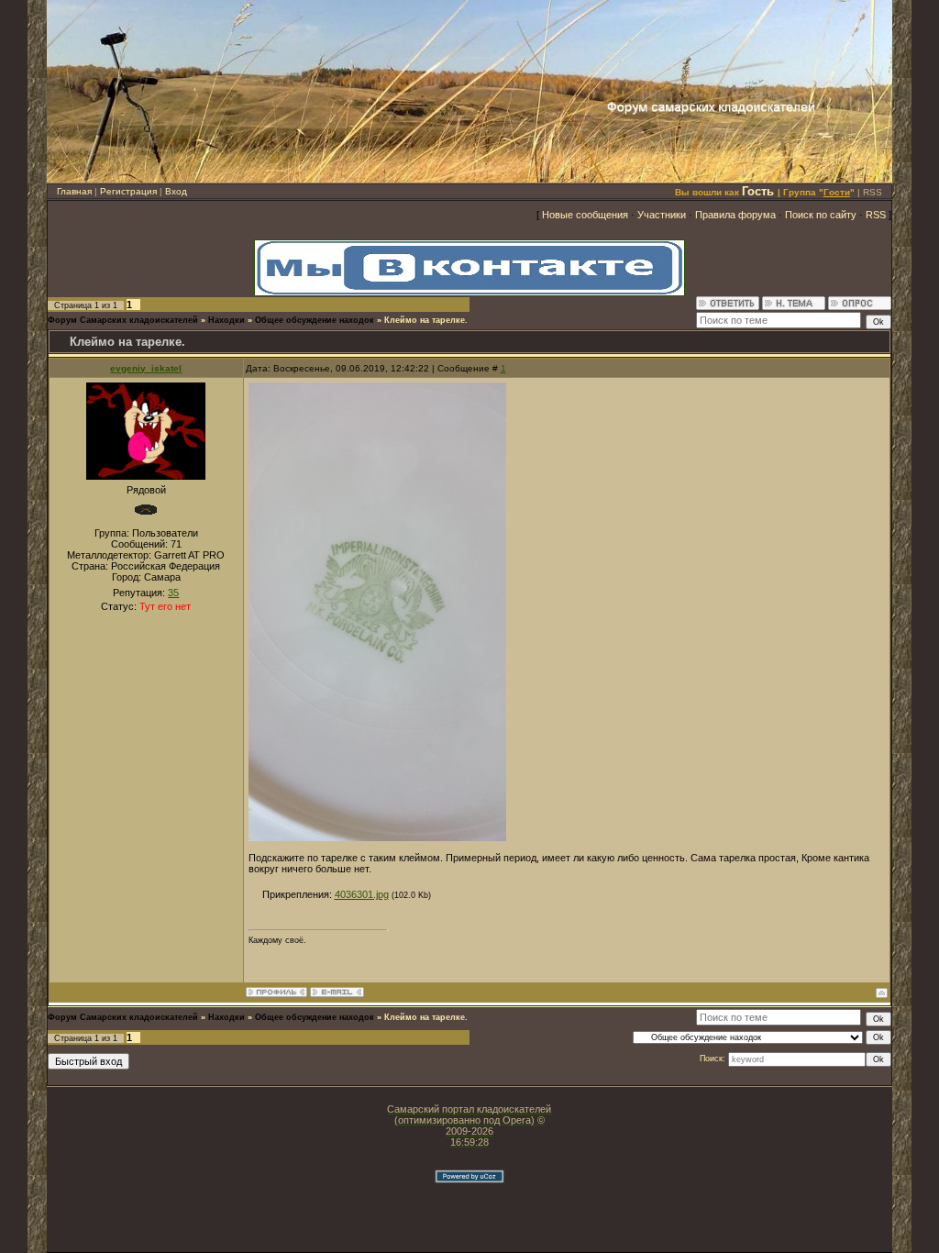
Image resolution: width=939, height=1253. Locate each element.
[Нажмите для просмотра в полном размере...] (377, 837)
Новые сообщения (585, 214)
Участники (661, 214)
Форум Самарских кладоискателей (123, 320)
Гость (758, 191)
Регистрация (128, 191)
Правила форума (735, 214)
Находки (226, 320)
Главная (74, 191)
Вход (176, 191)
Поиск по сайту (820, 214)
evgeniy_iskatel (146, 368)
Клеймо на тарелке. (426, 320)
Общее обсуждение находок (314, 320)
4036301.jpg (362, 894)
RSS (872, 192)
